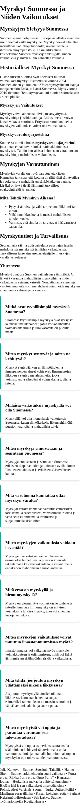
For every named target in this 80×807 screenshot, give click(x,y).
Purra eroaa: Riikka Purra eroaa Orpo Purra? (38, 775)
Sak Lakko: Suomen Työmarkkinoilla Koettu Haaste (31, 799)
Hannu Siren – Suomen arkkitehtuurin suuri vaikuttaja (37, 771)
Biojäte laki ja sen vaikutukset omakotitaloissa (32, 785)
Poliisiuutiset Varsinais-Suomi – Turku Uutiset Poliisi (37, 789)
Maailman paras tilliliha (16, 793)
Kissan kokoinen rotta (51, 793)
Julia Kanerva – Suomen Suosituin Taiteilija (30, 769)
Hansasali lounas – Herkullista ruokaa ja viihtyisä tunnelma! (35, 779)
